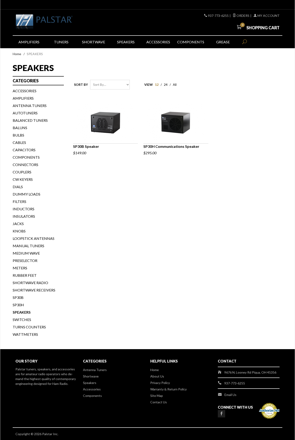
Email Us (230, 395)
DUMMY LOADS (26, 194)
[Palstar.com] (58, 22)
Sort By (81, 84)
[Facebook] (221, 413)
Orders (242, 16)
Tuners (61, 42)
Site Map (156, 396)
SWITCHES (22, 319)
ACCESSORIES (24, 91)
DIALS (18, 186)
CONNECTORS (25, 164)
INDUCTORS (23, 209)
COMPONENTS (26, 157)
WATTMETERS (25, 334)
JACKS (18, 223)
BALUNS (20, 127)
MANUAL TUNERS (28, 246)
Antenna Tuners (30, 105)
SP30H (18, 305)
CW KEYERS (23, 179)
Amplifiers (28, 42)
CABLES (19, 142)
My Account (268, 16)
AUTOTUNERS (25, 113)
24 (166, 84)
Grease (223, 42)
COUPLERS (22, 172)
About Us (157, 376)
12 (157, 84)
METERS (20, 268)
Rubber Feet (25, 275)
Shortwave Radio (30, 282)
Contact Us (158, 402)
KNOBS (19, 231)
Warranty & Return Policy (168, 389)
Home (17, 54)
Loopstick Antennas (33, 238)
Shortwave (93, 42)
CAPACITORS (24, 150)
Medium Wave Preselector (26, 257)
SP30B (18, 297)
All (175, 84)
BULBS (18, 135)
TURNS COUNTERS (29, 327)
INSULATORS (24, 216)
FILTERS (19, 201)
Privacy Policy (160, 383)
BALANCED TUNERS (30, 120)
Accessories (158, 42)
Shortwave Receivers (34, 290)
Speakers (126, 42)
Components (190, 42)
